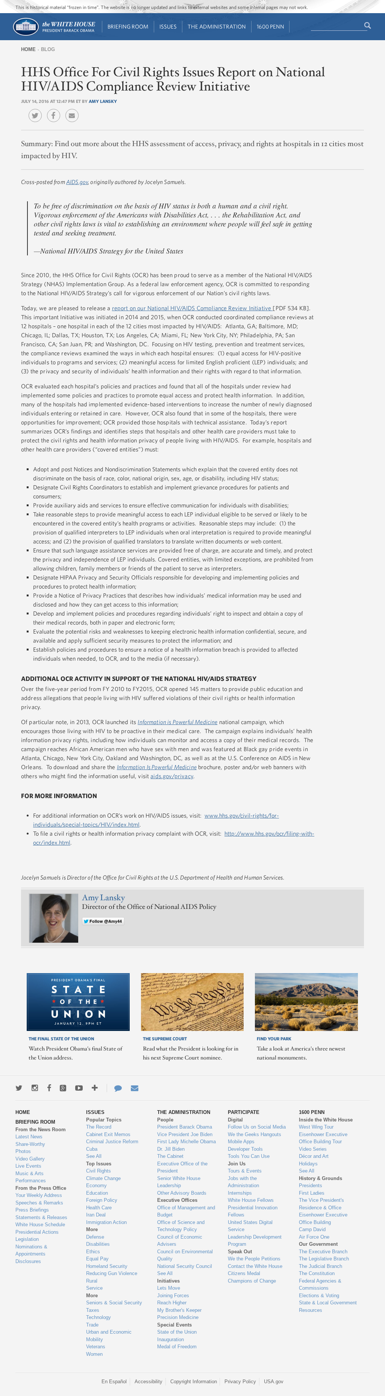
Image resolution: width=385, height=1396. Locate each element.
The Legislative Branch (324, 1259)
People (165, 1120)
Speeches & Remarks (39, 1203)
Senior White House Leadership (178, 1182)
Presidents (310, 1185)
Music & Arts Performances (30, 1177)
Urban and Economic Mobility (109, 1335)
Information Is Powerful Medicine (157, 767)
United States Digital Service (250, 1226)
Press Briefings (32, 1210)
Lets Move (168, 1288)
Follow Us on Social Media (257, 1127)
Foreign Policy (101, 1200)
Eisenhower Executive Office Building (323, 1218)
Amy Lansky (103, 101)
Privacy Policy (240, 1381)
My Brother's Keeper (179, 1310)
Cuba (91, 1149)
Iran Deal (96, 1215)
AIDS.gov (77, 181)
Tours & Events (245, 1171)
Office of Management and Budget (186, 1211)
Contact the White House (255, 1266)
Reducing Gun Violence (111, 1273)
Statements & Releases (41, 1217)
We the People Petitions (254, 1259)
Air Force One (314, 1237)
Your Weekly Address (38, 1195)
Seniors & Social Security (114, 1302)
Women (94, 1354)
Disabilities (98, 1244)
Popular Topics (103, 1120)
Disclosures (28, 1261)
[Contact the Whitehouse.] (114, 1088)
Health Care (99, 1207)
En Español (114, 1381)
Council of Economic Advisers (179, 1240)
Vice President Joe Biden (184, 1134)
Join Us (237, 1164)
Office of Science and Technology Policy (181, 1226)
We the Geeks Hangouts (254, 1134)
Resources (310, 1310)
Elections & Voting (319, 1295)
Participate (243, 1112)
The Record (98, 1127)
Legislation (27, 1239)
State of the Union (177, 1332)
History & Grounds (320, 1178)
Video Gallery (30, 1159)
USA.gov (273, 1381)
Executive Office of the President (182, 1167)
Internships (240, 1193)
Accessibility (148, 1381)
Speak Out (240, 1251)
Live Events (28, 1166)
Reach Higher (171, 1302)
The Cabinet (170, 1156)
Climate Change (103, 1178)
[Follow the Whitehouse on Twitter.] (19, 1088)
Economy (96, 1185)
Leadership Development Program (255, 1240)
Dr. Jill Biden (171, 1149)
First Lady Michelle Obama (186, 1141)
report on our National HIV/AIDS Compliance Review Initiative (192, 308)
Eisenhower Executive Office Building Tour (323, 1138)
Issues (168, 26)
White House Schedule (40, 1224)
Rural (91, 1281)
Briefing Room (128, 26)
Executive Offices (177, 1200)
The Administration (217, 26)
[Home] (53, 35)
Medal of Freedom (177, 1346)
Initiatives (168, 1281)
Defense (95, 1237)
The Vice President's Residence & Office (321, 1203)
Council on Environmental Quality (185, 1255)
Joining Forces (173, 1295)
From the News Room (40, 1129)
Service (94, 1288)
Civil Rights (98, 1171)
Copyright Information (193, 1381)
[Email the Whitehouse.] (134, 1088)
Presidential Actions (37, 1232)
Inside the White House (326, 1120)
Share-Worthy (30, 1144)
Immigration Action (106, 1222)
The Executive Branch (323, 1251)
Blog (48, 49)
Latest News (28, 1136)
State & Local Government (328, 1302)
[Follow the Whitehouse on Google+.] (63, 1088)
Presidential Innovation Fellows (252, 1211)
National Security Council (184, 1266)
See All (94, 1156)
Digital (235, 1120)
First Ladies (311, 1193)
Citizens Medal (244, 1273)
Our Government (318, 1244)
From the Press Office (40, 1188)
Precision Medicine (178, 1317)
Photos (23, 1151)
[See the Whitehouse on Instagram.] (35, 1088)
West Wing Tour (316, 1127)
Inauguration (170, 1339)
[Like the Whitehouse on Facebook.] (49, 1088)
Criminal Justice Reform (112, 1141)
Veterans (95, 1346)
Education (97, 1193)
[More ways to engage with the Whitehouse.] (95, 1088)
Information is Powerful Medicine (177, 721)
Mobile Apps (241, 1141)
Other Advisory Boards (181, 1193)
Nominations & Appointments (31, 1250)
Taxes (92, 1310)
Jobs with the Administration (243, 1182)
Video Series (313, 1149)
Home (28, 49)
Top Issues (98, 1164)
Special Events (174, 1325)
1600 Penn (270, 26)
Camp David (312, 1229)
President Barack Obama (184, 1127)
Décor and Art (314, 1156)
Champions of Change (252, 1281)
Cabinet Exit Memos (108, 1134)
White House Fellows (251, 1200)
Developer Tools (245, 1149)
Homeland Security (106, 1266)
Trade (92, 1325)
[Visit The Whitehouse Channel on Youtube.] (79, 1088)
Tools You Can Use (249, 1156)
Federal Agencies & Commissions (320, 1284)
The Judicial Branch (320, 1266)
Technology (98, 1317)
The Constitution (317, 1273)
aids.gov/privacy (171, 776)
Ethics (93, 1251)
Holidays (308, 1164)
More (92, 1229)
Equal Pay (97, 1259)
